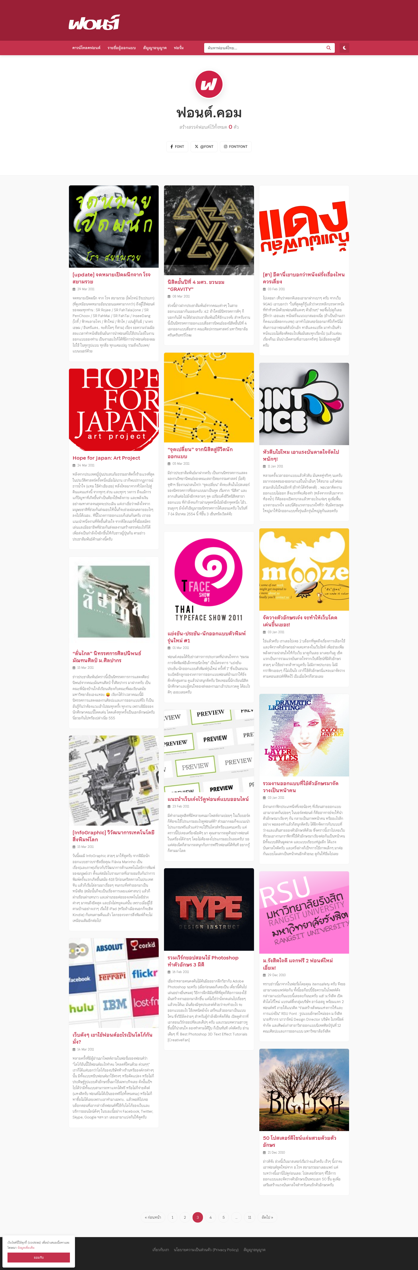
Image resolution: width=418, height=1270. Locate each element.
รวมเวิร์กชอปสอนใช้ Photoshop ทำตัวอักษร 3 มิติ (203, 961)
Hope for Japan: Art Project (106, 458)
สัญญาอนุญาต (155, 48)
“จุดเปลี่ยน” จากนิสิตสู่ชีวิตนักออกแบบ (200, 453)
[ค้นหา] (329, 48)
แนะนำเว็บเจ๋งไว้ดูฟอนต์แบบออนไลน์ (208, 799)
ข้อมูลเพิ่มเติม (26, 1247)
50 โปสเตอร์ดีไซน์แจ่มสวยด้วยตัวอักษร (299, 1141)
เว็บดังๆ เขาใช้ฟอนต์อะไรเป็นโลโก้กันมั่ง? (113, 1038)
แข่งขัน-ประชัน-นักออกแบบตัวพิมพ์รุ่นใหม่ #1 (207, 637)
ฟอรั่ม (179, 48)
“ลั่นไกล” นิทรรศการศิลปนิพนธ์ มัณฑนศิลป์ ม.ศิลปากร (107, 657)
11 (249, 1217)
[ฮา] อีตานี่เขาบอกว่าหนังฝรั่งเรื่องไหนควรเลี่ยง (304, 278)
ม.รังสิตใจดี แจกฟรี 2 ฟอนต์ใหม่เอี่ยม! (298, 964)
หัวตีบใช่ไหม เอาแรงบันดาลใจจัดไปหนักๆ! (301, 455)
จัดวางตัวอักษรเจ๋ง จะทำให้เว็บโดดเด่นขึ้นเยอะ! (300, 621)
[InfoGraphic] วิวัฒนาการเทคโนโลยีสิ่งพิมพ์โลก (114, 836)
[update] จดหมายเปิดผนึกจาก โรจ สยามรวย (112, 278)
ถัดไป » (267, 1217)
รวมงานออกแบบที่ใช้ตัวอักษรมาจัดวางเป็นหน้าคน (301, 787)
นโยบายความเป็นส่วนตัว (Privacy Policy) (206, 1250)
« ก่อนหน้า (153, 1217)
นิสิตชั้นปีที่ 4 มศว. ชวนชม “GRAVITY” (196, 285)
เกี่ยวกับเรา (160, 1250)
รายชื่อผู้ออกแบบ (122, 48)
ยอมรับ (39, 1257)
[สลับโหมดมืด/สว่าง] (344, 48)
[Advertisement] (261, 19)
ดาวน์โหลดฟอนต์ (86, 48)
